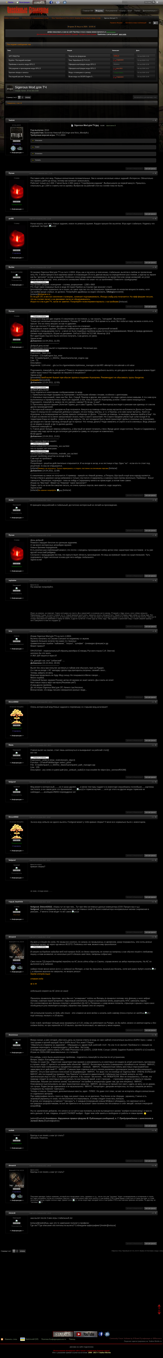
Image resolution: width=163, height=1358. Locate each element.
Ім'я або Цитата (150, 168)
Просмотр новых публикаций (135, 23)
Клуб (130, 11)
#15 (153, 902)
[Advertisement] (81, 112)
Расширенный (157, 2)
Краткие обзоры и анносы (18, 72)
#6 (153, 500)
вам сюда (122, 34)
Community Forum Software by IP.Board (124, 1338)
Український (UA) (31, 1339)
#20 (153, 1213)
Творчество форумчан (77, 56)
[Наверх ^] (159, 1307)
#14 (153, 860)
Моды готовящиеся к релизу (80, 72)
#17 (153, 1035)
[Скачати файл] (72, 125)
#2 (153, 173)
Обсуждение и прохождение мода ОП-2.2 (25, 68)
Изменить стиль (11, 1339)
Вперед (27, 97)
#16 (153, 937)
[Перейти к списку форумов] (28, 10)
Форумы (99, 11)
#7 (153, 535)
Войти (10, 2)
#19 (153, 1165)
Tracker (137, 11)
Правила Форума (116, 23)
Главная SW (88, 11)
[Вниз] (159, 1312)
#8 (153, 580)
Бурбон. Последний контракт (20, 60)
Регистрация (24, 2)
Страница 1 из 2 (11, 97)
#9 (153, 631)
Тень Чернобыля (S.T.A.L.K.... (80, 60)
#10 (153, 702)
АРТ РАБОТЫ (14, 56)
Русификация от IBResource (150, 1338)
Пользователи (111, 11)
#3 (153, 218)
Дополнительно (149, 11)
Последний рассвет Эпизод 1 (20, 77)
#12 (153, 782)
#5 (153, 311)
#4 (153, 267)
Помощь (72, 1339)
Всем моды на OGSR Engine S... (81, 77)
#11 (153, 745)
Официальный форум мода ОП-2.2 (82, 64)
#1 (153, 120)
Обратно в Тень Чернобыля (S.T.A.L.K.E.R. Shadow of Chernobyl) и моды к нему (137, 1251)
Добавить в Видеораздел (134, 168)
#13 (153, 817)
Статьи (122, 11)
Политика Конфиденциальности (53, 1339)
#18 (153, 1130)
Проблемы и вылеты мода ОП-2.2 (22, 64)
